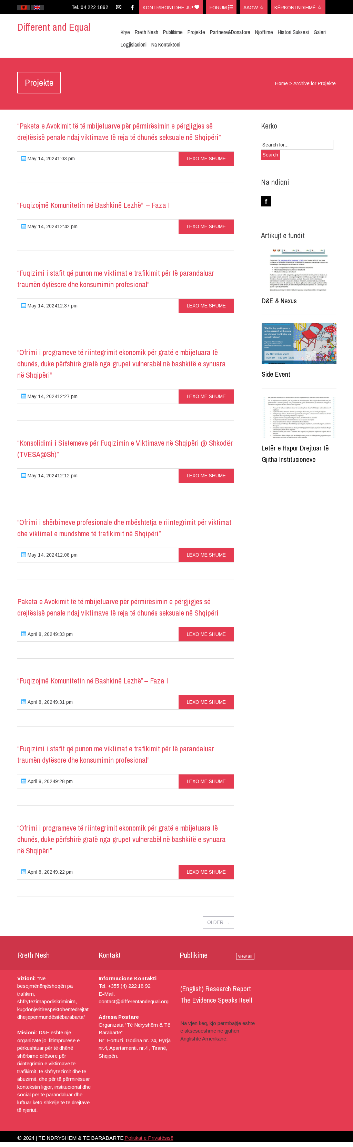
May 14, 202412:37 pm (52, 305)
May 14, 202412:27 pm (52, 396)
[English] (37, 7)
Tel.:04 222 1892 (89, 7)
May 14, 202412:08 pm (52, 555)
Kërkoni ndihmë (295, 7)
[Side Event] (299, 343)
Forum (219, 7)
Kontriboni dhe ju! (168, 7)
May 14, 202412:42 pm (52, 226)
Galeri (320, 32)
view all (245, 956)
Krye (125, 32)
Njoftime (264, 32)
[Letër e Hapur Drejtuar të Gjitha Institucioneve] (299, 417)
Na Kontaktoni (165, 44)
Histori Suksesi (293, 32)
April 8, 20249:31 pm (49, 702)
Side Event (276, 374)
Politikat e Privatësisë (148, 1138)
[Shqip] (23, 7)
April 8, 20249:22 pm (49, 872)
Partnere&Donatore (230, 32)
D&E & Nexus (279, 300)
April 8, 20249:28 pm (49, 781)
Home (281, 83)
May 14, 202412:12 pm (52, 475)
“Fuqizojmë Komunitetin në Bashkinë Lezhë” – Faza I (93, 205)
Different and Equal (53, 27)
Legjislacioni (134, 44)
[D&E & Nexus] (299, 270)
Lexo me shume (206, 158)
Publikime (173, 32)
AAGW (251, 7)
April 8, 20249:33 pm (49, 634)
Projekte (196, 32)
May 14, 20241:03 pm (50, 158)
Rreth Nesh (146, 32)
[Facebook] (132, 7)
